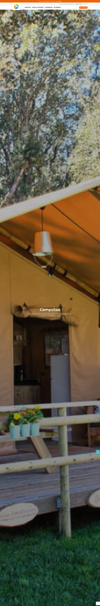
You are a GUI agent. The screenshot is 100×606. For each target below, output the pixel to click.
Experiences (49, 7)
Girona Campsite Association (66, 4)
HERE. (60, 1)
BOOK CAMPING (83, 7)
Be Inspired (57, 7)
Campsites (28, 7)
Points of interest (38, 7)
